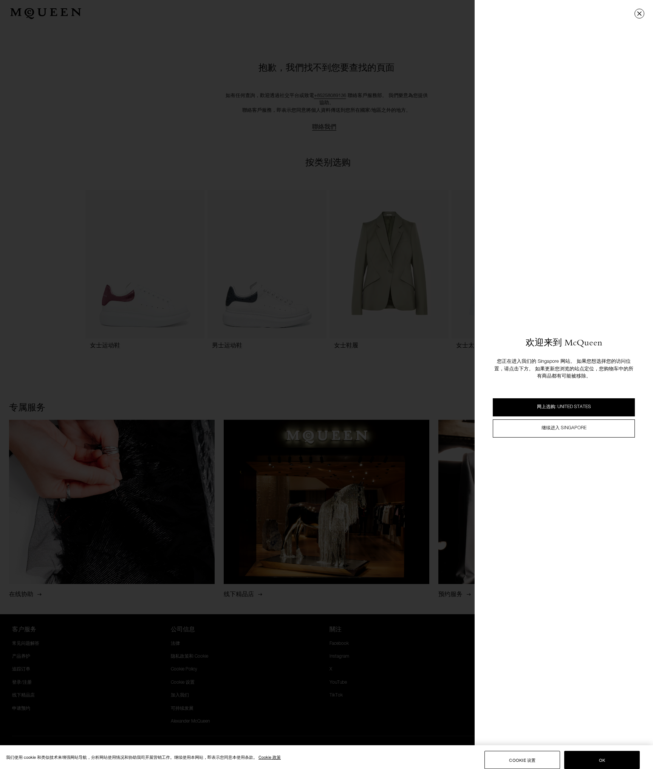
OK (602, 760)
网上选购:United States (564, 407)
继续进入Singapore (564, 428)
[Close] (639, 13)
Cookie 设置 (522, 760)
